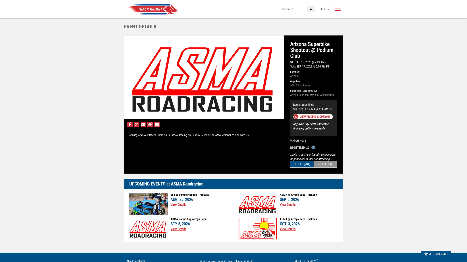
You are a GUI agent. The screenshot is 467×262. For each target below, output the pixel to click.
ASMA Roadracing (300, 85)
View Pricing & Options (315, 116)
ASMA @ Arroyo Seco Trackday (298, 194)
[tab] (302, 164)
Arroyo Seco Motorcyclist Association (312, 95)
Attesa (294, 76)
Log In (325, 9)
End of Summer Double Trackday (190, 194)
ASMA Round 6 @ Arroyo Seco (189, 219)
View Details (178, 205)
